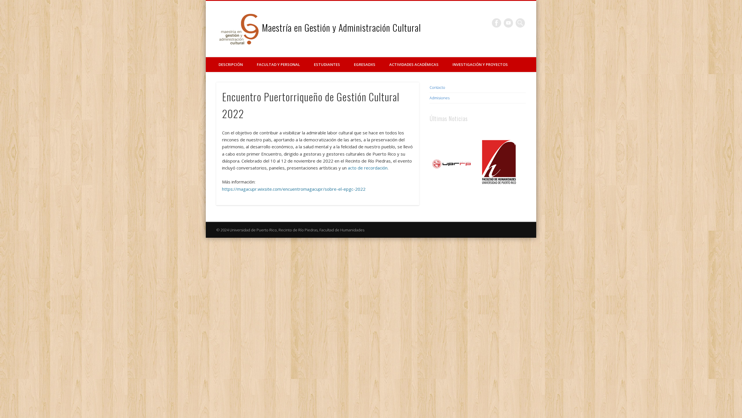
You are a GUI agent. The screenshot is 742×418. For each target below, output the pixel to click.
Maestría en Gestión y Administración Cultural (341, 27)
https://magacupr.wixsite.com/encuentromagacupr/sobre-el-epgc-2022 (293, 189)
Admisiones (440, 97)
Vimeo (508, 23)
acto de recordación (368, 168)
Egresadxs (364, 64)
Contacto (437, 87)
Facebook (496, 23)
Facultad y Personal (278, 64)
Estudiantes (327, 64)
